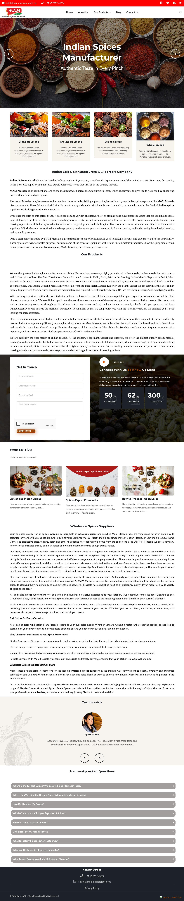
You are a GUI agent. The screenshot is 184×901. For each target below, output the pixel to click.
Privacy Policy (92, 888)
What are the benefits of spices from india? (36, 850)
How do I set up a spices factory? (30, 822)
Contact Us (132, 12)
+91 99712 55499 (54, 3)
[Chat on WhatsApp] (171, 897)
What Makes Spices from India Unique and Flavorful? (41, 859)
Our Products (101, 12)
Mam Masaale (34, 896)
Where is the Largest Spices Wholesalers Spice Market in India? (47, 786)
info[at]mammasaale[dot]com (21, 3)
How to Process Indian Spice (140, 498)
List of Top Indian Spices (25, 498)
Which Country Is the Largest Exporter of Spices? (39, 813)
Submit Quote (24, 431)
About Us (83, 12)
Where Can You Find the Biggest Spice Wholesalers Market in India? (49, 795)
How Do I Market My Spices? (28, 804)
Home (69, 12)
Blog (118, 12)
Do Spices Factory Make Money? (30, 832)
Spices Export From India (82, 500)
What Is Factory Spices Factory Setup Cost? (36, 841)
